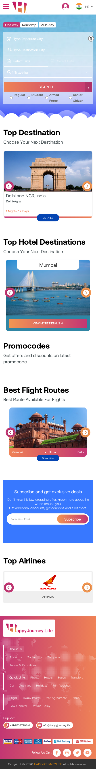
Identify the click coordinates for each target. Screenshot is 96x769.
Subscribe (72, 519)
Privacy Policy (31, 698)
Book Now (48, 458)
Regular (19, 95)
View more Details (47, 323)
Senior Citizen (78, 97)
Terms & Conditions (23, 665)
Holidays (42, 685)
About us (16, 657)
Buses (62, 677)
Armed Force (54, 97)
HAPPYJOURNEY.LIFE (48, 764)
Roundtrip (29, 25)
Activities (25, 685)
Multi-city (47, 25)
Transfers (77, 677)
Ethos (75, 698)
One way (11, 25)
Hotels (48, 677)
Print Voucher (61, 685)
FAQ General (18, 706)
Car (12, 685)
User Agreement (56, 698)
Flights (34, 677)
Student (37, 95)
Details (48, 217)
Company (53, 657)
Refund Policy (41, 706)
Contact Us (34, 657)
